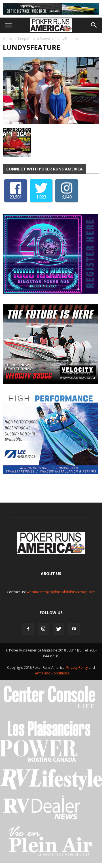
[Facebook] (28, 629)
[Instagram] (43, 629)
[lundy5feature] (51, 122)
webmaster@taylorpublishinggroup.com (61, 591)
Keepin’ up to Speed (34, 38)
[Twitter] (58, 629)
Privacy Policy (77, 667)
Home (8, 38)
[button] (94, 25)
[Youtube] (74, 629)
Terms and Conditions (51, 673)
